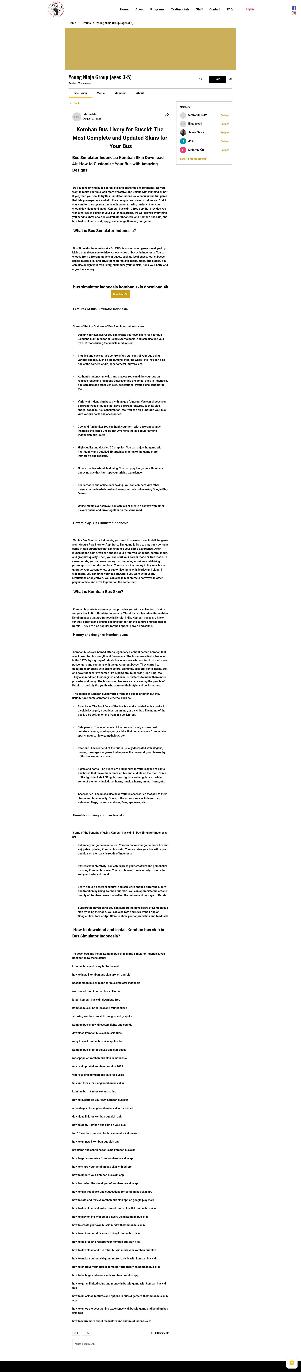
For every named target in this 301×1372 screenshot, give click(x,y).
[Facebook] (294, 8)
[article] (121, 731)
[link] (80, 93)
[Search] (201, 79)
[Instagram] (294, 13)
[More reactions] (86, 1333)
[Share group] (230, 79)
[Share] (167, 114)
